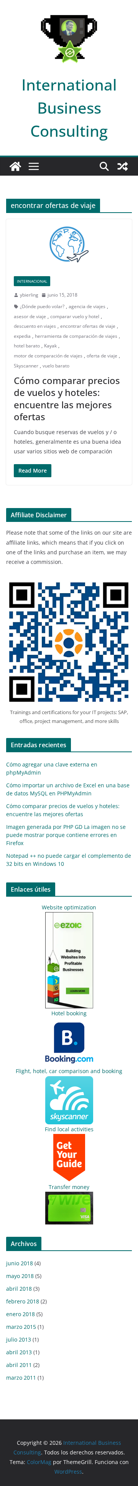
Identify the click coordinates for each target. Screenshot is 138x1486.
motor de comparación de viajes (48, 355)
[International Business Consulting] (15, 166)
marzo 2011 (21, 1377)
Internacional (32, 281)
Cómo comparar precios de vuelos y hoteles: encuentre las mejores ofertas (67, 398)
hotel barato (27, 345)
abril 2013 (19, 1352)
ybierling (29, 295)
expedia (22, 336)
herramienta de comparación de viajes (76, 336)
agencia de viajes (87, 306)
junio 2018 (19, 1263)
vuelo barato (56, 365)
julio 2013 (18, 1339)
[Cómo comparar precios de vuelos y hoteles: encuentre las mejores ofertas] (69, 243)
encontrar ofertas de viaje (87, 326)
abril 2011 (19, 1365)
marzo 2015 (21, 1326)
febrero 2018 (22, 1301)
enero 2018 (20, 1314)
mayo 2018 (20, 1276)
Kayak (50, 345)
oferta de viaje (102, 355)
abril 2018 (19, 1288)
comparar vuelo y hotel (74, 316)
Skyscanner (26, 365)
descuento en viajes (35, 326)
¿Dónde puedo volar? (42, 306)
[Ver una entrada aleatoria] (122, 166)
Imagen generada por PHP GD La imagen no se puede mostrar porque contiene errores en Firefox (66, 835)
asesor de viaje (30, 316)
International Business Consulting (69, 107)
